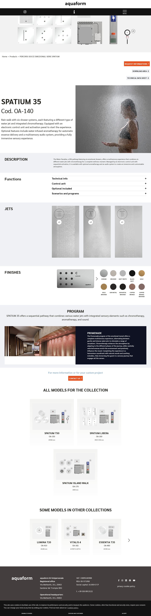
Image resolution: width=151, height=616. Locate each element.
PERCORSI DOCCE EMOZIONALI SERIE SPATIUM (39, 56)
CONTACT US (74, 378)
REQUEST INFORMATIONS (136, 64)
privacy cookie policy (126, 586)
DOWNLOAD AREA (140, 71)
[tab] (99, 178)
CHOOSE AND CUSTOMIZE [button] (75, 613)
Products (13, 56)
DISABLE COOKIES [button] (27, 613)
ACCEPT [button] (124, 613)
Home (4, 56)
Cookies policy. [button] (72, 608)
